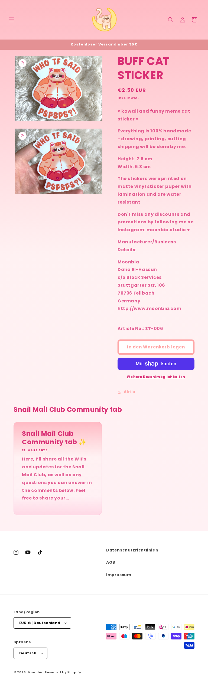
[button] (11, 20)
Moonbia (36, 672)
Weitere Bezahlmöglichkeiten (156, 376)
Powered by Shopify (63, 672)
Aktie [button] (129, 391)
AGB (110, 562)
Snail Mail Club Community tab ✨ (54, 437)
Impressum (118, 574)
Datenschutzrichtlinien (132, 550)
